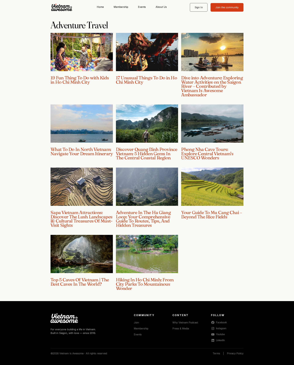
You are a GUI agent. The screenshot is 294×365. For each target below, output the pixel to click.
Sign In (199, 7)
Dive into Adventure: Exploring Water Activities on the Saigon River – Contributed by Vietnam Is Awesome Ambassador (212, 86)
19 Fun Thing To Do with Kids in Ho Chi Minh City (80, 80)
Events (142, 6)
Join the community (227, 7)
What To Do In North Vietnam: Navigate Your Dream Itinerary (82, 151)
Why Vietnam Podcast (185, 322)
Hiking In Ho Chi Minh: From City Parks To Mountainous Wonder (145, 284)
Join (136, 322)
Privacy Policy (235, 353)
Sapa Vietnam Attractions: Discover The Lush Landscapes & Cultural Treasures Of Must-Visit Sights (81, 219)
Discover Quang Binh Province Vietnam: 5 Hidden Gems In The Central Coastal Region (146, 153)
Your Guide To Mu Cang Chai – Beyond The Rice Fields (211, 215)
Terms (216, 353)
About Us (161, 6)
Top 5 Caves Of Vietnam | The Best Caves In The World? (80, 282)
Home (100, 6)
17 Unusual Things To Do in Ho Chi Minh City (146, 80)
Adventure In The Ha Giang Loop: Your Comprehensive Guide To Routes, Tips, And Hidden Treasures (143, 219)
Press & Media (180, 328)
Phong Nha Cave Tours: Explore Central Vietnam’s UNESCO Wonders (207, 153)
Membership (121, 6)
